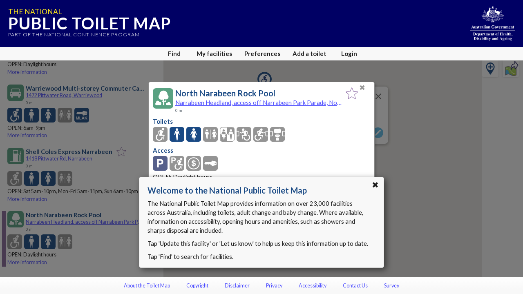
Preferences (262, 53)
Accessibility (312, 286)
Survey (391, 286)
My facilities (214, 53)
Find (174, 53)
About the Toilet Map (147, 286)
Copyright (197, 286)
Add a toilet (309, 53)
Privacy (274, 286)
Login (349, 53)
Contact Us (355, 286)
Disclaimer (237, 286)
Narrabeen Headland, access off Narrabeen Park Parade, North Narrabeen (258, 102)
